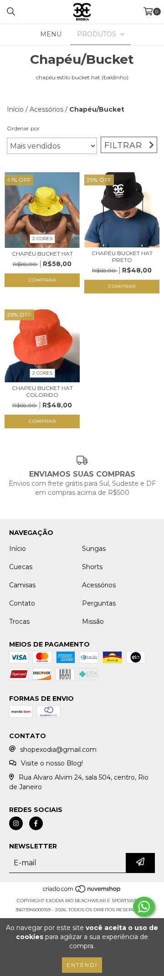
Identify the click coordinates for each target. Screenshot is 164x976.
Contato (22, 603)
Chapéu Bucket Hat (42, 253)
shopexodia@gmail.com (58, 749)
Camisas (22, 585)
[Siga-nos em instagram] (16, 823)
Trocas (19, 621)
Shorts (92, 567)
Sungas (94, 549)
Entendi (82, 964)
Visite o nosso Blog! (52, 763)
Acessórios (46, 109)
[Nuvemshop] (82, 891)
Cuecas (20, 567)
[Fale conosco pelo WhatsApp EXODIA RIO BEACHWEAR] (144, 907)
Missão (93, 621)
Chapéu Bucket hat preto (122, 256)
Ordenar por (23, 128)
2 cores (42, 238)
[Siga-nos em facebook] (36, 823)
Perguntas (99, 603)
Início (15, 109)
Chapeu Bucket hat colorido (42, 391)
